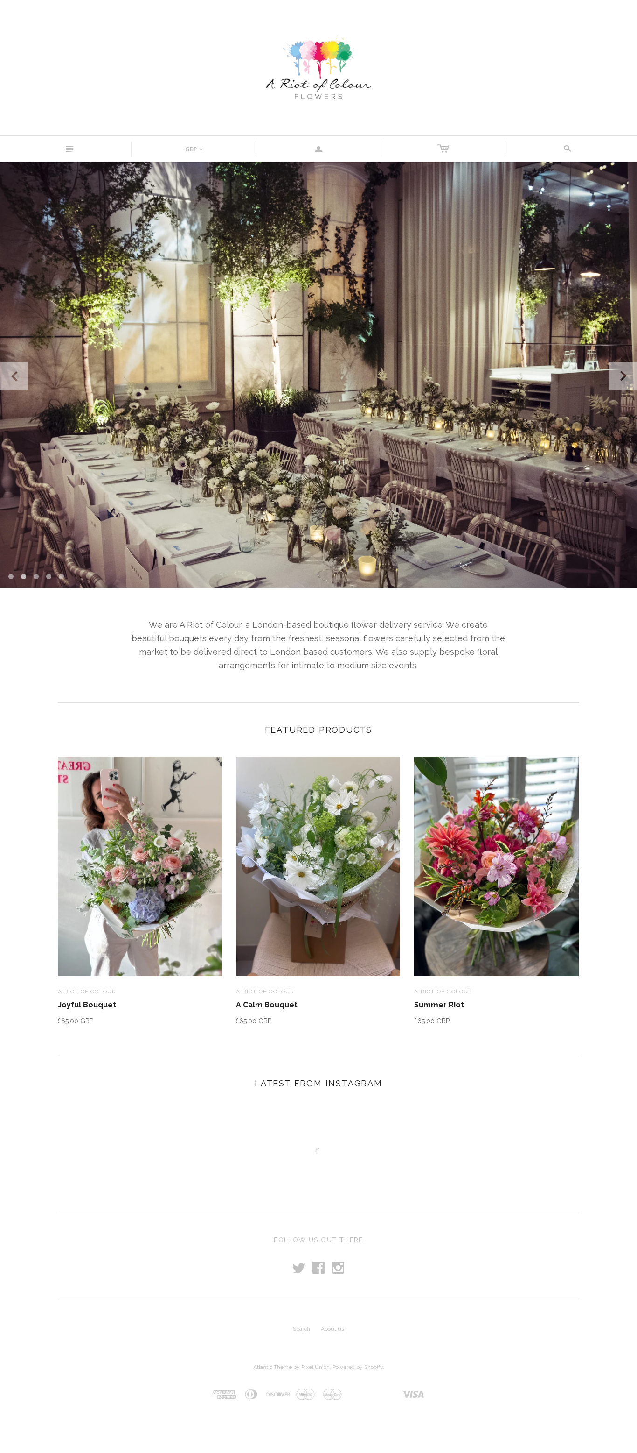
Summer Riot (439, 1004)
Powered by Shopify (357, 1367)
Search (301, 1328)
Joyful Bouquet (87, 1004)
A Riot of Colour (87, 991)
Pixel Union (315, 1367)
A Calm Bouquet (267, 1004)
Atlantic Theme (272, 1367)
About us (332, 1328)
